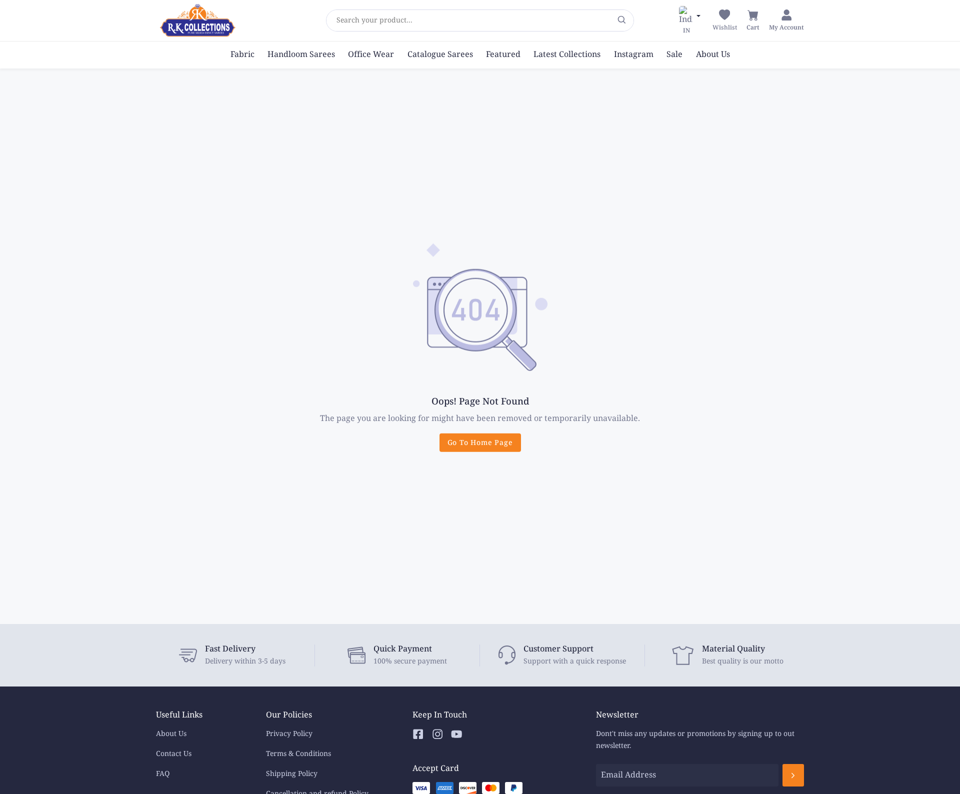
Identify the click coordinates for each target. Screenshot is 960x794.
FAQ (163, 774)
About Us (171, 734)
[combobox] (337, 20)
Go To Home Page (480, 442)
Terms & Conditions (298, 754)
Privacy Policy (289, 734)
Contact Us (174, 754)
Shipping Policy (292, 774)
